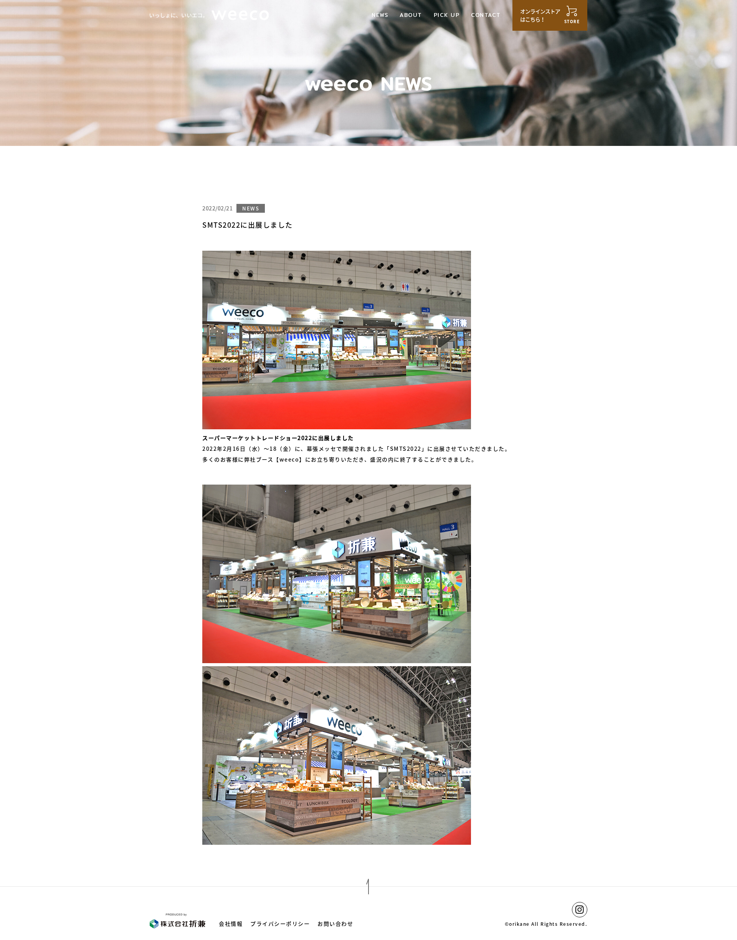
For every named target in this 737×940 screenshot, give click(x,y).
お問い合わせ (335, 923)
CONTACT (486, 15)
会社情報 (231, 923)
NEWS (380, 15)
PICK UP (447, 15)
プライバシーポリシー (280, 923)
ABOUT (411, 15)
